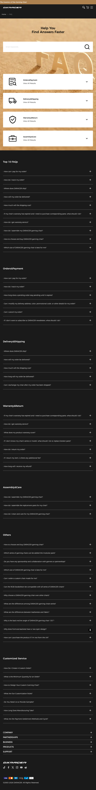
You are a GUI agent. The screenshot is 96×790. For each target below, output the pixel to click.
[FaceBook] (9, 767)
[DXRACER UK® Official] (42, 7)
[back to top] (90, 630)
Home (4, 14)
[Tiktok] (5, 767)
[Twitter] (14, 767)
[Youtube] (22, 767)
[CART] (87, 7)
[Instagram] (18, 767)
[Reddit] (26, 767)
